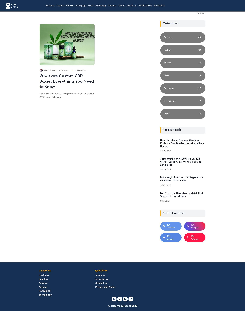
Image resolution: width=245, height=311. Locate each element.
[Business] (182, 37)
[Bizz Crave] (11, 6)
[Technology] (182, 101)
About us (100, 275)
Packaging (44, 291)
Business (44, 275)
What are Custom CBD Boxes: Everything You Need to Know (67, 81)
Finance (43, 283)
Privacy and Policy (105, 287)
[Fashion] (182, 50)
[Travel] (182, 114)
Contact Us (101, 283)
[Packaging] (182, 88)
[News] (182, 76)
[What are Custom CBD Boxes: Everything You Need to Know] (67, 44)
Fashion (43, 279)
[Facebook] (114, 299)
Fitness (43, 287)
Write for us (101, 279)
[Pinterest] (125, 299)
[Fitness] (182, 63)
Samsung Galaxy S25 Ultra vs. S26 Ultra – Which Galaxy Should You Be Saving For (180, 162)
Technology (45, 295)
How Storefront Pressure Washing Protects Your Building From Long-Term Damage (182, 143)
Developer (50, 70)
